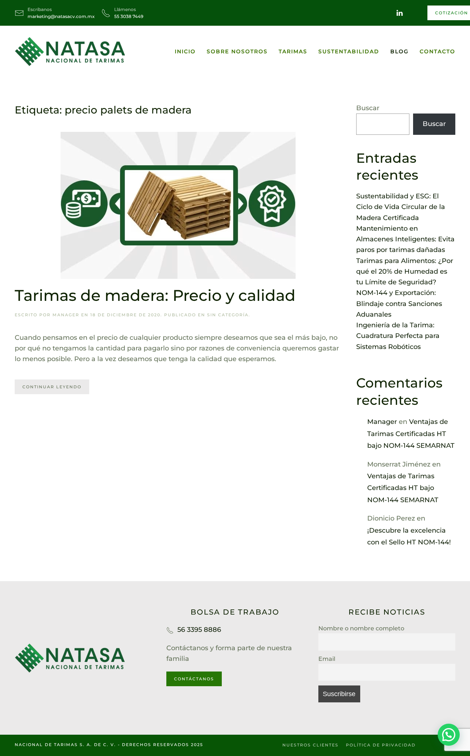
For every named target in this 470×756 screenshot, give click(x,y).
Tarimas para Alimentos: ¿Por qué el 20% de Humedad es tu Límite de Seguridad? (404, 272)
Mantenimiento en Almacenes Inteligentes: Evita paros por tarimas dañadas (405, 239)
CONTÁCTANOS (194, 678)
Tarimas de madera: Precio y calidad (155, 295)
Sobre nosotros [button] (237, 51)
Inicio (185, 51)
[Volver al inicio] (70, 51)
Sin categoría (228, 314)
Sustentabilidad (348, 51)
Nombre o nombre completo (361, 628)
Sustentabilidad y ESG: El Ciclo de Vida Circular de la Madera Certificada (400, 207)
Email (326, 658)
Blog (399, 51)
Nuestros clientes (310, 745)
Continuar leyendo (52, 386)
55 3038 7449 (128, 16)
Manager (66, 314)
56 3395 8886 (199, 630)
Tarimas (293, 51)
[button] (449, 735)
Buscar (367, 108)
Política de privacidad (381, 745)
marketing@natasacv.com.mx (61, 16)
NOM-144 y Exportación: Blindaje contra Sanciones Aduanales (399, 303)
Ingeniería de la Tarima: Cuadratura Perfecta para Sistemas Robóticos (398, 336)
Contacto (437, 51)
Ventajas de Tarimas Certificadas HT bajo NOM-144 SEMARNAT (411, 434)
